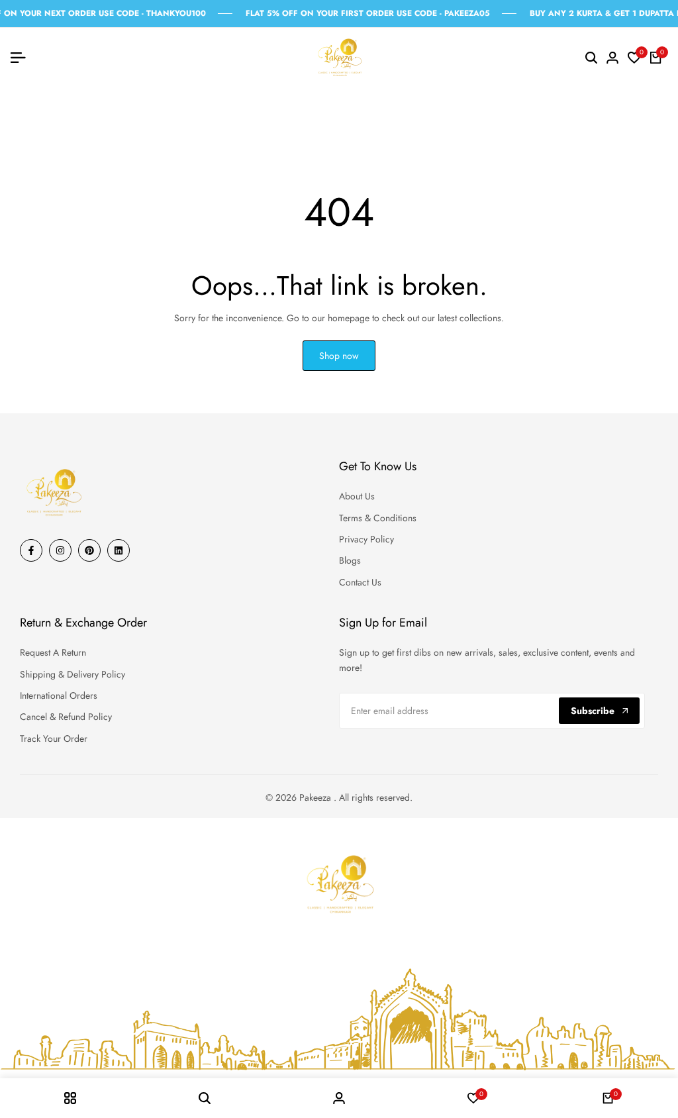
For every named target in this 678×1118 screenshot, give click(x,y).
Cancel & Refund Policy (66, 716)
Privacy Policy (366, 539)
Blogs (350, 560)
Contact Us (360, 582)
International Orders (58, 695)
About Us (357, 496)
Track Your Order (53, 738)
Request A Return (53, 652)
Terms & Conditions (377, 518)
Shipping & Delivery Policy (72, 674)
